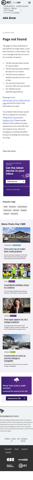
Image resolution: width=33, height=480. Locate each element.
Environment (14, 213)
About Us (14, 8)
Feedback (7, 438)
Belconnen (16, 210)
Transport (6, 213)
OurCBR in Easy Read (22, 6)
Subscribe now (12, 181)
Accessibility (8, 449)
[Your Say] (23, 460)
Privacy (16, 449)
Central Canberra (22, 206)
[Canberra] (10, 460)
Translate (16, 12)
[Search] (26, 2)
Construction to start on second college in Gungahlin (15, 358)
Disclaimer (25, 449)
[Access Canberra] (10, 466)
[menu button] (29, 3)
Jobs (18, 438)
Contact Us (7, 8)
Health (5, 206)
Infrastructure (7, 210)
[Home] (11, 2)
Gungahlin (23, 210)
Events (6, 281)
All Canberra (12, 206)
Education (7, 315)
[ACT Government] (23, 466)
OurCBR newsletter (9, 6)
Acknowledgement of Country (9, 416)
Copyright (8, 452)
